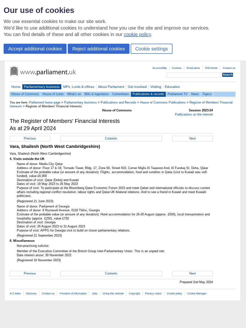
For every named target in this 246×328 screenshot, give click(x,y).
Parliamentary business (42, 87)
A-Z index (15, 293)
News (195, 94)
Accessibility (160, 68)
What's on (74, 94)
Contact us (229, 68)
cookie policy (137, 34)
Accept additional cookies (35, 48)
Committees (120, 94)
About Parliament (111, 87)
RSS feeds (211, 68)
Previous (30, 138)
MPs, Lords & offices (78, 87)
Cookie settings (151, 48)
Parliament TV (178, 94)
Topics (207, 94)
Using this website (113, 293)
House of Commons (25, 94)
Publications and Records (118, 102)
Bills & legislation (97, 94)
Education (172, 87)
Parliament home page (44, 102)
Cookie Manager (197, 293)
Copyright (134, 293)
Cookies (177, 68)
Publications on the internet (194, 114)
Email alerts (193, 68)
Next (192, 138)
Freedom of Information (73, 293)
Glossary (31, 293)
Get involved (137, 87)
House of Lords (53, 94)
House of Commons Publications (163, 102)
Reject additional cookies (98, 48)
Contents (111, 138)
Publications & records (148, 94)
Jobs (95, 293)
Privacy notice (153, 293)
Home (15, 87)
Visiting (155, 87)
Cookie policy (174, 293)
